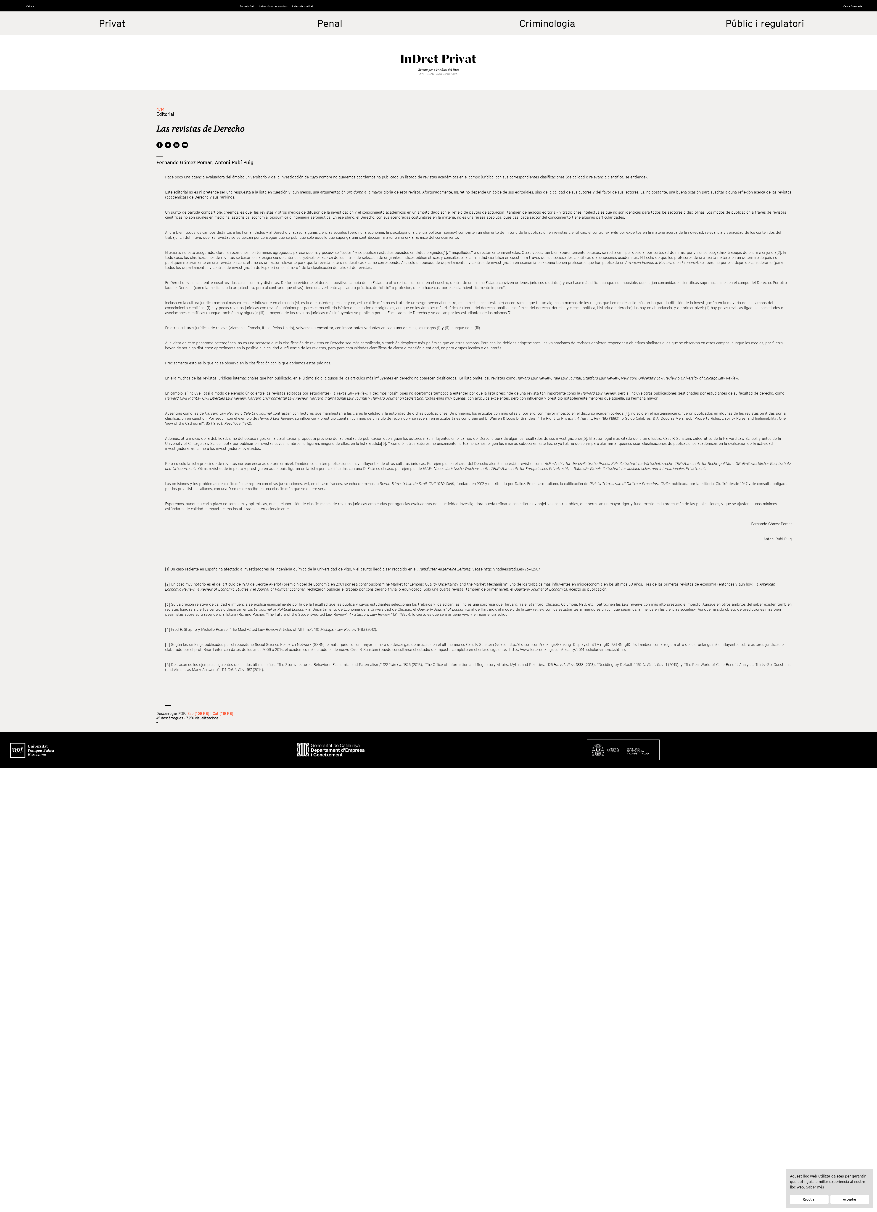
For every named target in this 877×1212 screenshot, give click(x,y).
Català (30, 6)
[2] (779, 252)
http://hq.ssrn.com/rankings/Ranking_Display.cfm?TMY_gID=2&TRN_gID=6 (570, 644)
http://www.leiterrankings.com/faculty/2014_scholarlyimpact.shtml (566, 649)
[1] (445, 252)
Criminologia (547, 23)
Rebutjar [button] (809, 1199)
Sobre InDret (247, 6)
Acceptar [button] (849, 1199)
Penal (329, 23)
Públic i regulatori (765, 23)
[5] (584, 438)
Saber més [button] (815, 1187)
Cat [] (223, 713)
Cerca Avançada (852, 6)
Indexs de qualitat (302, 6)
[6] (383, 443)
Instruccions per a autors (273, 6)
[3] (509, 312)
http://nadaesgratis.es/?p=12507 (512, 569)
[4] (626, 413)
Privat (112, 23)
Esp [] (198, 713)
